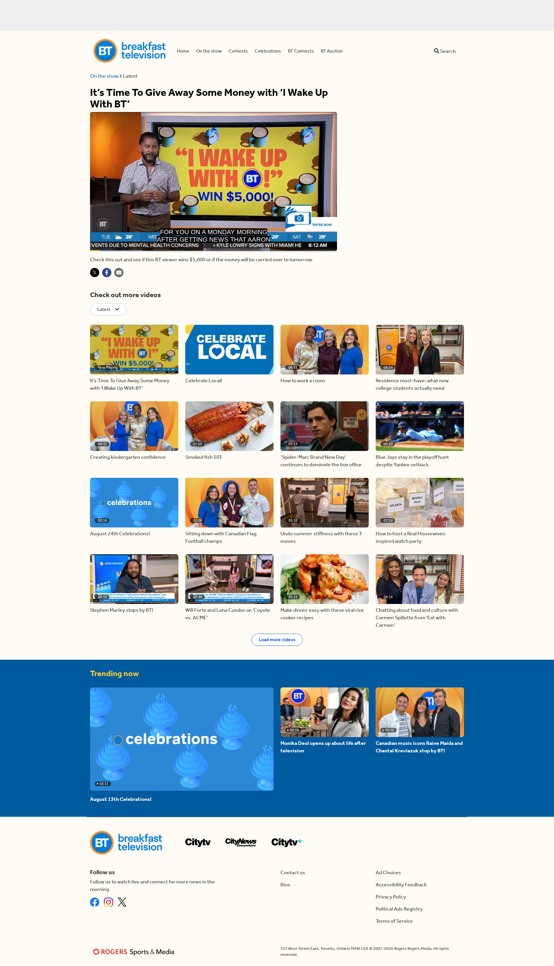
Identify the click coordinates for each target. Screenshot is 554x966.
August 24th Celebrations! (120, 533)
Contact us (292, 872)
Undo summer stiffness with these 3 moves (321, 537)
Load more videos (277, 639)
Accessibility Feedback (401, 884)
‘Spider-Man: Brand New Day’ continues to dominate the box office (321, 461)
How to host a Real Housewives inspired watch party (411, 537)
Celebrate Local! (203, 380)
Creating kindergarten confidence (128, 457)
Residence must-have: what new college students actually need (412, 384)
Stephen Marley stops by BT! (121, 610)
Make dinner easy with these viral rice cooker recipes (322, 614)
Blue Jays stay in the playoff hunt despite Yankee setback (412, 461)
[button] (134, 349)
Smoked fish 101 (203, 457)
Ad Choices (388, 872)
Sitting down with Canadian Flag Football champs (221, 537)
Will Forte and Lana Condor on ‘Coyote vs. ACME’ (227, 614)
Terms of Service (394, 921)
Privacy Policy (391, 897)
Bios (285, 884)
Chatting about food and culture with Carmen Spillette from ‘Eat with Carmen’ (417, 617)
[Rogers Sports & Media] (134, 952)
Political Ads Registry (399, 909)
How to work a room (302, 380)
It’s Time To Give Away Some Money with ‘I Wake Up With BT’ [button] (129, 384)
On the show (104, 76)
